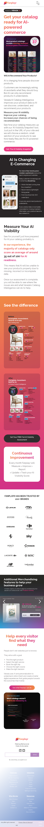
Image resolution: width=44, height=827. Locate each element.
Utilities (30, 780)
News (30, 805)
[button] (4, 601)
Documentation (30, 812)
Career (13, 805)
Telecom (30, 778)
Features (13, 773)
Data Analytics (13, 775)
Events (31, 810)
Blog (30, 801)
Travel (30, 784)
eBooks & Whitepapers (30, 807)
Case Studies (30, 803)
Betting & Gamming (30, 791)
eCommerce (30, 775)
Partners (13, 803)
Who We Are (13, 796)
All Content (30, 799)
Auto (30, 782)
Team (13, 801)
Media (30, 786)
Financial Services (30, 788)
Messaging (13, 780)
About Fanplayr (13, 799)
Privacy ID (13, 784)
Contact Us (13, 807)
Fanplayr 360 (13, 786)
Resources (30, 796)
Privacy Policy (31, 760)
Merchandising (13, 782)
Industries (30, 773)
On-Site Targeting (13, 778)
